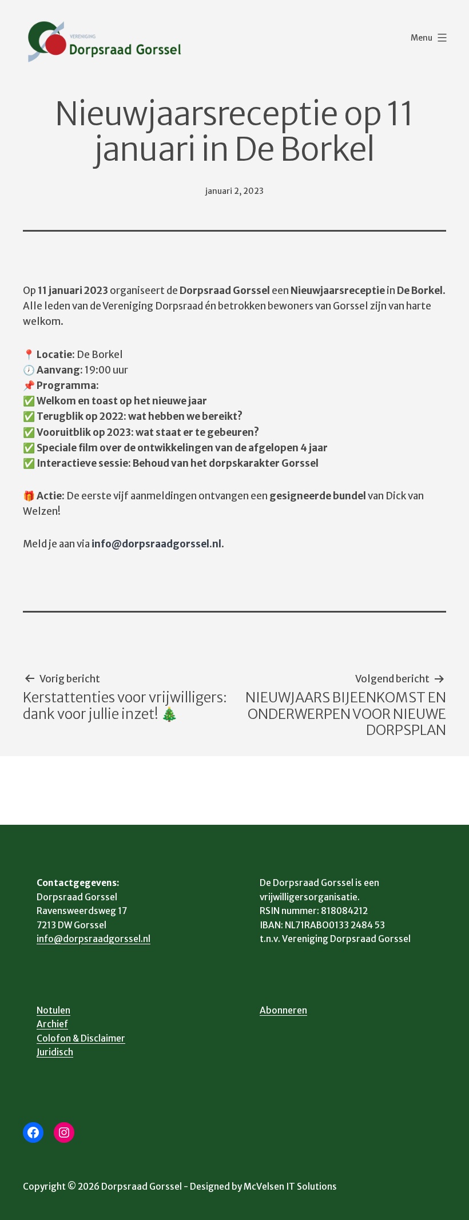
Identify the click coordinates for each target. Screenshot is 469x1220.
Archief (52, 1024)
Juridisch (55, 1052)
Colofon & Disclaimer (81, 1038)
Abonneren (283, 1010)
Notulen (53, 1010)
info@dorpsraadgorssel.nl (93, 938)
